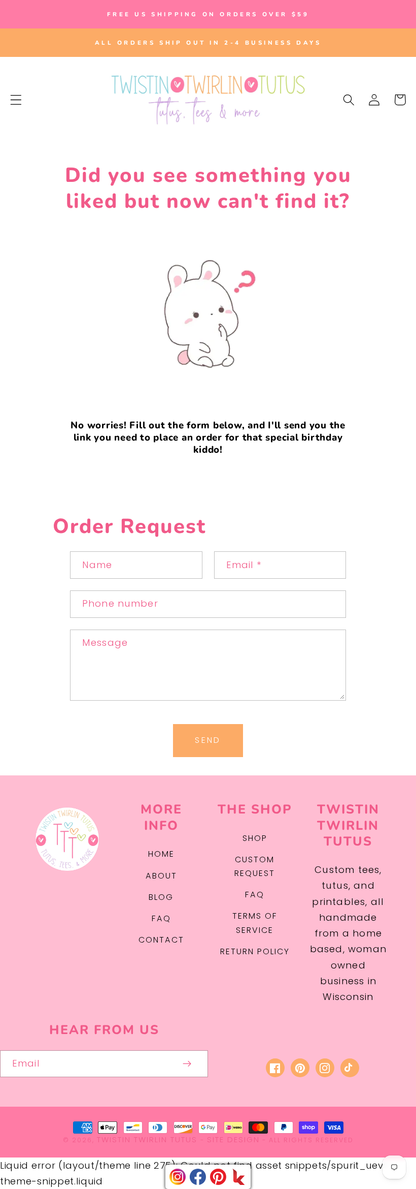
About (161, 876)
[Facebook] (198, 1177)
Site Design (233, 1139)
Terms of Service (255, 922)
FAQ (161, 918)
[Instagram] (177, 1177)
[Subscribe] (187, 1064)
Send (208, 740)
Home (161, 854)
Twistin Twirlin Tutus (147, 1139)
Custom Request (254, 866)
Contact (161, 940)
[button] (16, 100)
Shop (254, 838)
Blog (161, 897)
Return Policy (255, 951)
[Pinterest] (218, 1177)
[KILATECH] (238, 1177)
